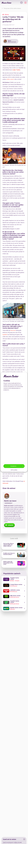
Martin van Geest (10, 501)
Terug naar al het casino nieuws (12, 8)
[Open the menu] (25, 2)
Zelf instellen (14, 470)
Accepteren (13, 466)
